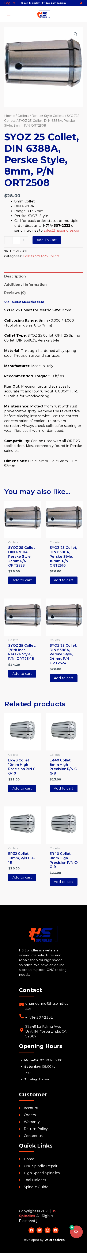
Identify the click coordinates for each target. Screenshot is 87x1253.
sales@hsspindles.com (63, 230)
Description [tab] (15, 276)
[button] (81, 3)
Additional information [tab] (25, 285)
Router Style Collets (48, 116)
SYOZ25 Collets (47, 256)
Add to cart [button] (22, 580)
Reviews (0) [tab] (15, 293)
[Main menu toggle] (8, 14)
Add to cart (47, 240)
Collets (23, 116)
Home (9, 116)
